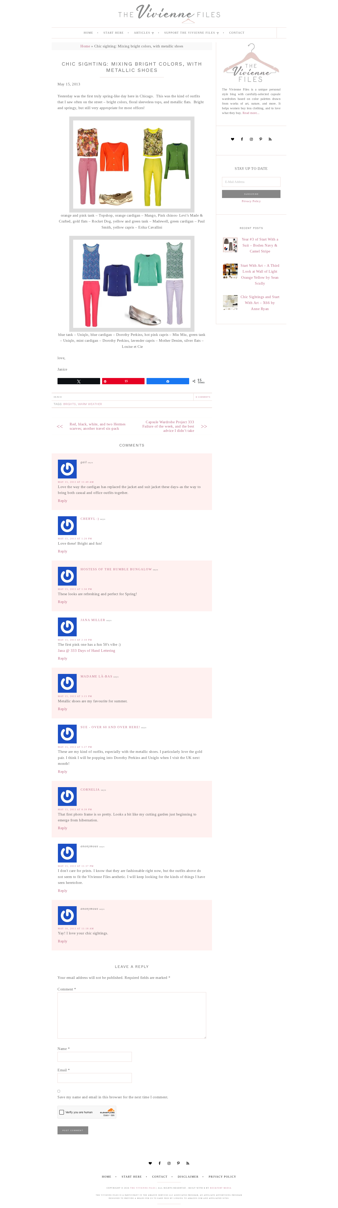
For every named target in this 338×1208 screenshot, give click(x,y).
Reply (62, 501)
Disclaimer (188, 1176)
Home (85, 46)
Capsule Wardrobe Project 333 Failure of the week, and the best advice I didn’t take (168, 426)
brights (69, 404)
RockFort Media (221, 1188)
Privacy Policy (251, 201)
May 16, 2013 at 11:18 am (76, 928)
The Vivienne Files (143, 1188)
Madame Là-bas (96, 676)
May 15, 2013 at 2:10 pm (75, 640)
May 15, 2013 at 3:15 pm (75, 696)
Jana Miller (93, 620)
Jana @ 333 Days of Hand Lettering (86, 650)
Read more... (251, 113)
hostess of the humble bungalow (116, 569)
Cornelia (90, 789)
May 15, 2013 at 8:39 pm (75, 809)
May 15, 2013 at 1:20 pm (75, 538)
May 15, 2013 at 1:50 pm (75, 589)
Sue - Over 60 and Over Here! (110, 727)
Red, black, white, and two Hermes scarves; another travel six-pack (98, 426)
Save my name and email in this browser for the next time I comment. (113, 1097)
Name (64, 1049)
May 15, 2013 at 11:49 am (76, 482)
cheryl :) (90, 518)
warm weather (90, 404)
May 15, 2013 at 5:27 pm (75, 747)
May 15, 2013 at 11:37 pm (76, 866)
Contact (160, 1176)
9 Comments (203, 397)
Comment (67, 989)
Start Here (132, 1176)
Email (64, 1070)
